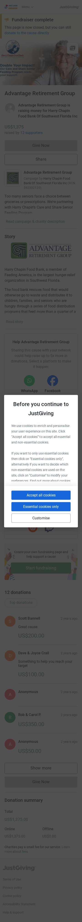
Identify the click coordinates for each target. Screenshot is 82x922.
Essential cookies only (41, 506)
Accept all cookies (41, 495)
